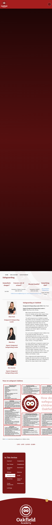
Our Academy (14, 274)
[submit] (49, 4)
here (6, 439)
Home (6, 274)
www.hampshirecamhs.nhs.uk (34, 293)
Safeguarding (24, 274)
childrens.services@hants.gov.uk (18, 293)
